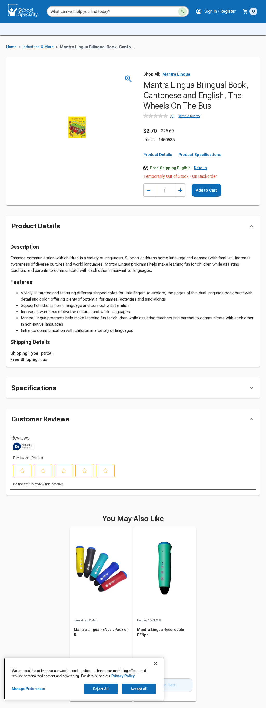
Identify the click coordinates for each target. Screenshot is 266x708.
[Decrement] (148, 190)
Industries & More (38, 47)
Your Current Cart (250, 11)
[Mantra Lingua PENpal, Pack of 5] (101, 572)
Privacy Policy (123, 676)
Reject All (101, 689)
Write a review (189, 116)
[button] (216, 11)
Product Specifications (199, 154)
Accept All (139, 689)
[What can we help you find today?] (182, 11)
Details (200, 168)
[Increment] (180, 190)
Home (11, 47)
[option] (101, 614)
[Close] (155, 663)
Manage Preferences (28, 689)
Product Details (157, 154)
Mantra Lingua (176, 74)
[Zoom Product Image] (128, 79)
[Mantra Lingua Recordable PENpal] (164, 572)
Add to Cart (206, 190)
